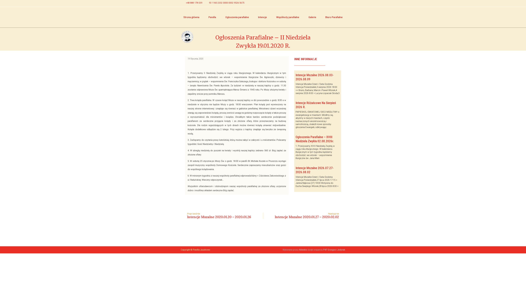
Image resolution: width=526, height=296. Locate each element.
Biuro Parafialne (334, 17)
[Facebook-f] (338, 3)
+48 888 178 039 (194, 3)
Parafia (212, 17)
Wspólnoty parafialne (287, 17)
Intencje (262, 17)
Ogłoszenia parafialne (237, 17)
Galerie (312, 17)
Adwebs (303, 249)
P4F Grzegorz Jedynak (334, 249)
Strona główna (191, 17)
